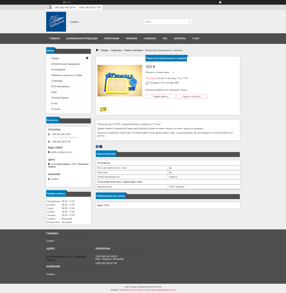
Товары (104, 50)
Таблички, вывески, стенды (66, 75)
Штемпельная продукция (81, 38)
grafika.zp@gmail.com (61, 152)
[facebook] (97, 147)
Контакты (180, 38)
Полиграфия (111, 38)
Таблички (131, 38)
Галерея (50, 241)
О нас (195, 38)
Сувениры (150, 38)
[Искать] (190, 22)
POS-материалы (60, 86)
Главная (54, 38)
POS (165, 38)
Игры (54, 92)
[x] (100, 147)
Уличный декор (60, 97)
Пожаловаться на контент (131, 290)
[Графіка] (56, 22)
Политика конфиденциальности (160, 290)
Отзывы (55, 108)
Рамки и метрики (133, 50)
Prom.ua (157, 287)
